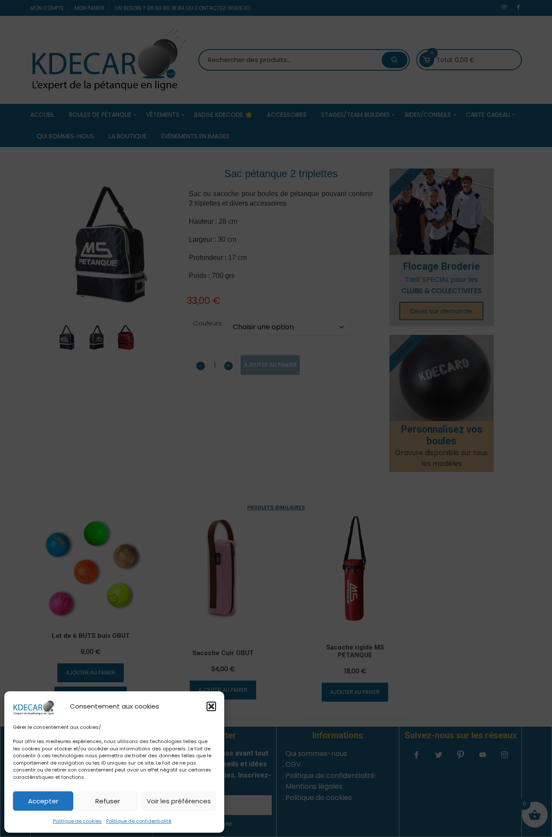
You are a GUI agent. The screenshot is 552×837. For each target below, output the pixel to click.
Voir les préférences (179, 801)
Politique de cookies (77, 821)
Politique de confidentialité (138, 821)
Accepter (43, 801)
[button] (211, 706)
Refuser (107, 801)
